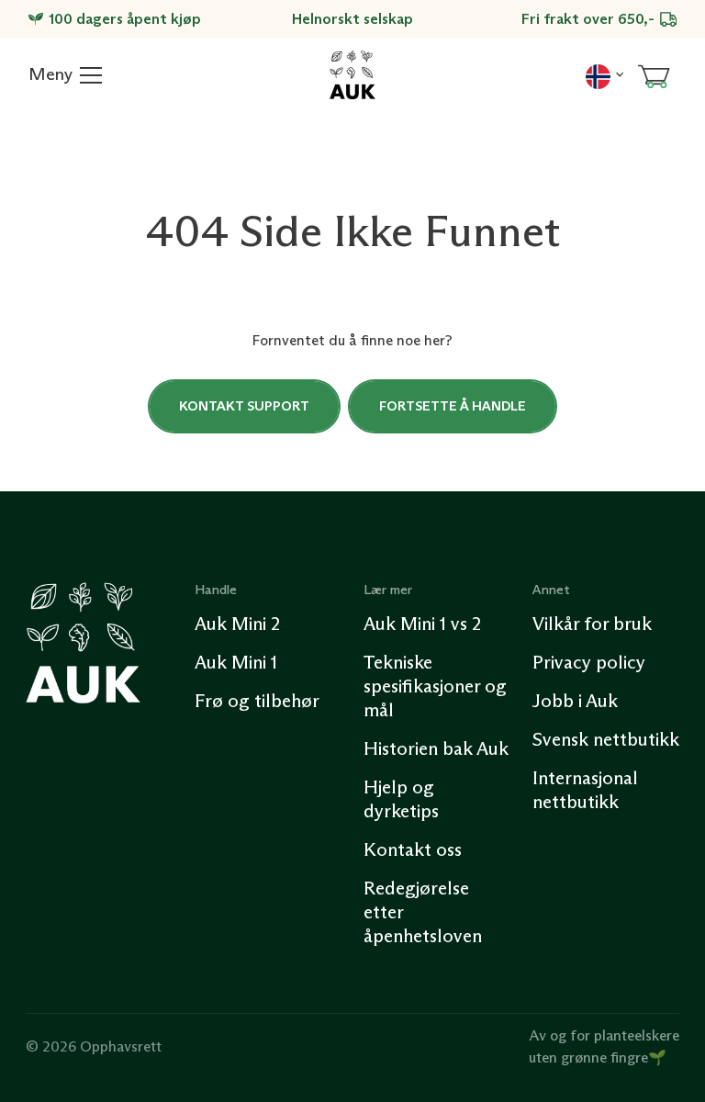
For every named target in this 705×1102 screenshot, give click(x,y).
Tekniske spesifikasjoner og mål (435, 686)
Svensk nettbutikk (605, 739)
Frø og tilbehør (257, 701)
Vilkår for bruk (592, 624)
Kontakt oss (413, 849)
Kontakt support (244, 406)
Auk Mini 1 (236, 662)
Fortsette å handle (452, 406)
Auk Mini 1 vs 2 (422, 624)
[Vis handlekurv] (654, 75)
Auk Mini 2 (237, 624)
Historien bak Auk (436, 748)
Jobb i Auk (575, 701)
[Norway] (604, 74)
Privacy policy (588, 662)
